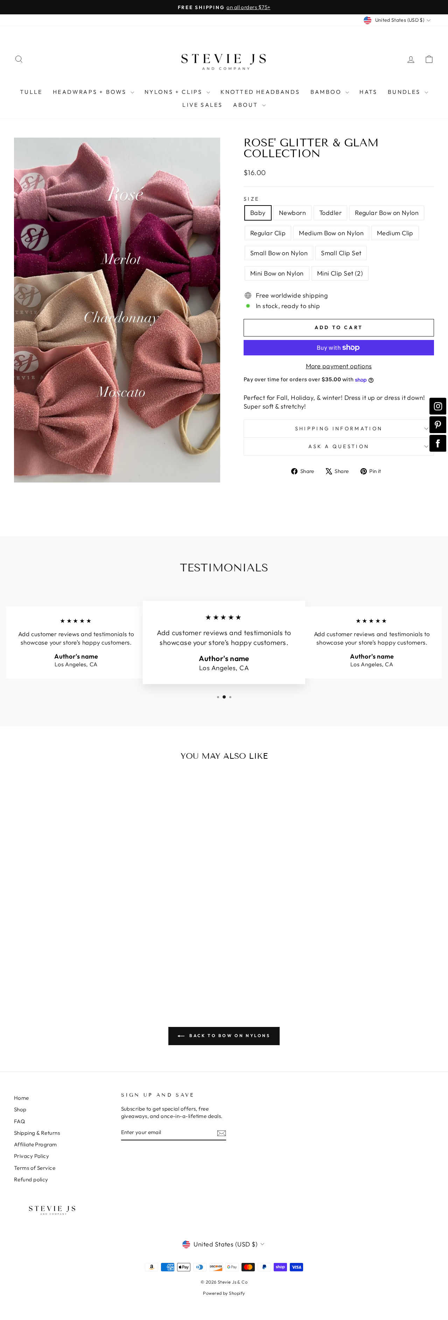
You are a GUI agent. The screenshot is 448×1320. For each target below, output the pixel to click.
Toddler (330, 213)
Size (251, 199)
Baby (258, 213)
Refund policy (31, 1179)
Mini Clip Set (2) (340, 273)
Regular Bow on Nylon (387, 213)
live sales (202, 104)
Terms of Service (34, 1168)
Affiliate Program (35, 1144)
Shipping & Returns (37, 1133)
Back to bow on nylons (228, 1035)
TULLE (31, 91)
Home (21, 1098)
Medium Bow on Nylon (331, 233)
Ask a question (338, 446)
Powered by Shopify (224, 1293)
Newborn (292, 213)
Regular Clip (268, 233)
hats (368, 91)
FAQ (19, 1121)
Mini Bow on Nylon (277, 273)
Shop (20, 1109)
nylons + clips (175, 91)
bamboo (327, 91)
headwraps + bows (90, 91)
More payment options (339, 366)
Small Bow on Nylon (279, 253)
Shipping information (339, 428)
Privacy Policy (31, 1156)
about (246, 104)
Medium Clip (395, 233)
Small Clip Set (341, 253)
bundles (405, 91)
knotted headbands (260, 91)
